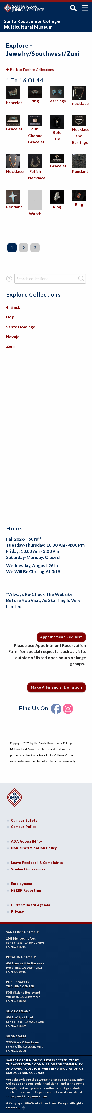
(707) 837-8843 (16, 1000)
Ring (57, 206)
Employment (22, 884)
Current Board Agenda (30, 905)
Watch (35, 213)
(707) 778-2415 (16, 971)
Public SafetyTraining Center (20, 984)
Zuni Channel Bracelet (36, 135)
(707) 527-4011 (16, 946)
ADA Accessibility (26, 841)
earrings (58, 100)
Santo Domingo (21, 326)
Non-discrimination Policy (34, 848)
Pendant (80, 171)
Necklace (15, 171)
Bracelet (14, 128)
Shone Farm (16, 1036)
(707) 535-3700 (16, 1050)
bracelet (14, 102)
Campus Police (24, 827)
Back (15, 307)
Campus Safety (24, 820)
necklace (80, 103)
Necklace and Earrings (80, 136)
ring (35, 100)
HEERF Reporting (26, 890)
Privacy (17, 911)
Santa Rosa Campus (23, 932)
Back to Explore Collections (32, 69)
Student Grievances (28, 869)
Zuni (10, 346)
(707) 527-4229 (16, 1025)
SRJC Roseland (18, 1011)
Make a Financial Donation (56, 687)
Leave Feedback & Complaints (37, 863)
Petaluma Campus (21, 957)
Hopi (10, 316)
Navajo (13, 336)
